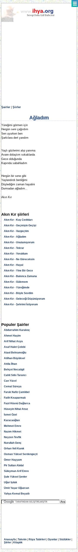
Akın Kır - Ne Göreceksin (19, 259)
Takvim (22, 539)
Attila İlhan (10, 363)
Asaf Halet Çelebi (14, 346)
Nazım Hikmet (12, 431)
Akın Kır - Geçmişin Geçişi (20, 225)
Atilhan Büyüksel (14, 358)
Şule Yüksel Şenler (15, 476)
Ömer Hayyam (13, 459)
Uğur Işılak (10, 482)
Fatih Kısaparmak (15, 397)
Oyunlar (52, 539)
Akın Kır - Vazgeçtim (16, 231)
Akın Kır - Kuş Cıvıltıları (18, 219)
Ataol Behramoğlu (15, 352)
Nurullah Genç (12, 442)
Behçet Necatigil (14, 369)
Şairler (5, 107)
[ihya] (31, 21)
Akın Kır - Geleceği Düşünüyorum (24, 298)
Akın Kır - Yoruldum (16, 253)
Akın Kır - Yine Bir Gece (18, 270)
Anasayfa (10, 539)
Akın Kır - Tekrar (14, 248)
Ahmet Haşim (12, 335)
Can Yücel (10, 380)
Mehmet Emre (12, 425)
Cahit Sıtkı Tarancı (15, 375)
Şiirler (17, 107)
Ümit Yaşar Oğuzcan (16, 488)
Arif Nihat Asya (13, 341)
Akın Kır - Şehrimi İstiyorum (21, 304)
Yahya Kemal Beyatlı (16, 493)
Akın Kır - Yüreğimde (16, 287)
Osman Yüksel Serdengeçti (20, 454)
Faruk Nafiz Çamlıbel (16, 392)
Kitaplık (18, 542)
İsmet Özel (10, 414)
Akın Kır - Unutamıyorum (19, 242)
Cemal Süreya (12, 386)
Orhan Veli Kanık (14, 448)
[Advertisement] (39, 64)
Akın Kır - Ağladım (15, 236)
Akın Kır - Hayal (13, 264)
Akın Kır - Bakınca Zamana (20, 276)
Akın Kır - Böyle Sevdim (18, 293)
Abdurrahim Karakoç (17, 330)
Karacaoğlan (12, 420)
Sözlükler (65, 539)
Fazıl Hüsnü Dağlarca (17, 403)
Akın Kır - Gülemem (16, 281)
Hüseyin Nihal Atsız (16, 409)
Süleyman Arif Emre (16, 471)
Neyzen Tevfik (12, 437)
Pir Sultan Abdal (14, 465)
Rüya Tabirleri (37, 539)
